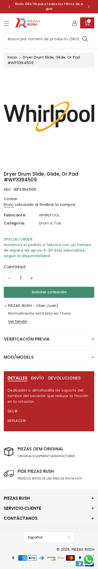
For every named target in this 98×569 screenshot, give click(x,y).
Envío (9, 204)
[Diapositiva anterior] (9, 6)
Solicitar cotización (49, 292)
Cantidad (15, 267)
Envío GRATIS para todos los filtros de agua (49, 6)
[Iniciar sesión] (74, 22)
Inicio (12, 57)
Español (35, 537)
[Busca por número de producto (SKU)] (85, 38)
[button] (9, 23)
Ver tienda (17, 321)
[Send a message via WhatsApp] (88, 559)
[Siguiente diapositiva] (88, 6)
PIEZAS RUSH (83, 549)
